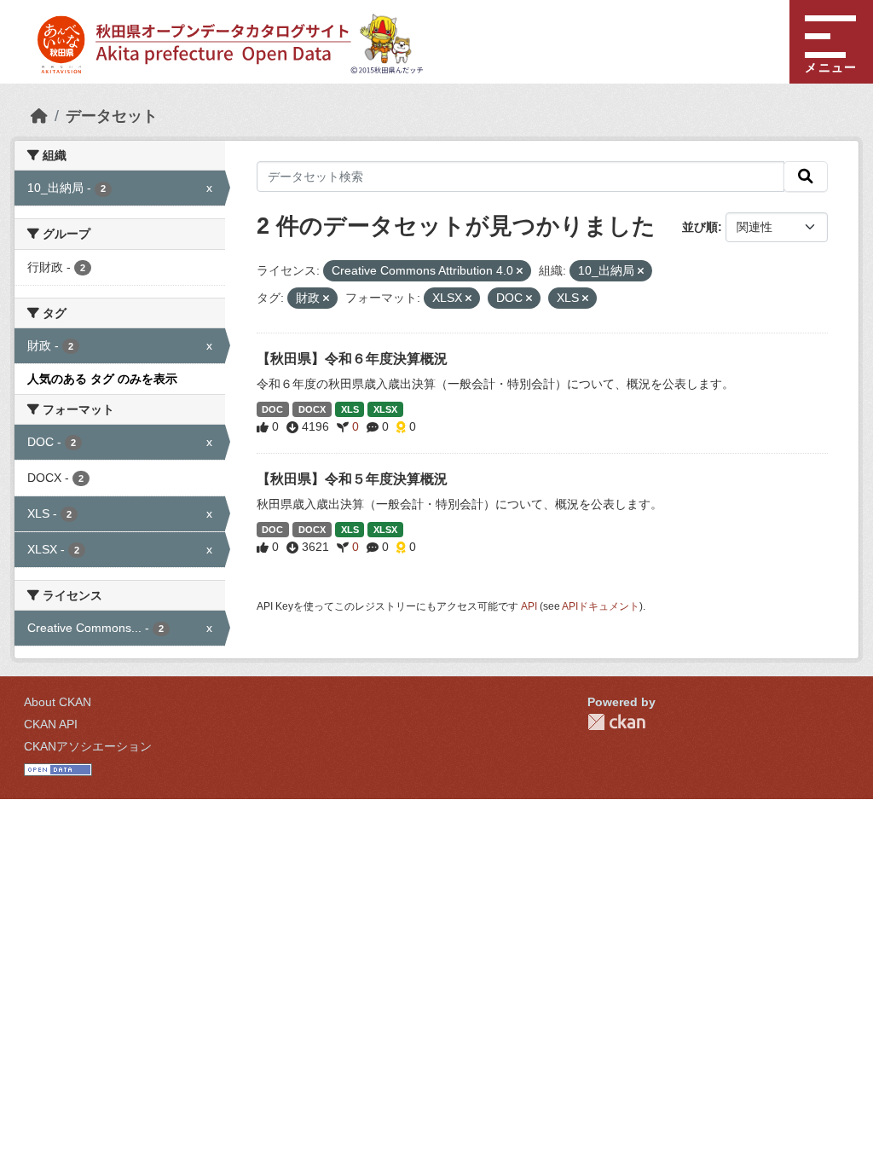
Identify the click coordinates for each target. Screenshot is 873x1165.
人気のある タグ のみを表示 (102, 378)
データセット (112, 116)
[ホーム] (39, 116)
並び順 (700, 227)
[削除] (520, 271)
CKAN (616, 722)
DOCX (312, 409)
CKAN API (51, 724)
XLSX (385, 409)
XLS (350, 409)
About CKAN (57, 702)
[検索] (805, 176)
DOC (272, 409)
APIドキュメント (600, 606)
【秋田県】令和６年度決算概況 (352, 358)
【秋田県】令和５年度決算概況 (352, 479)
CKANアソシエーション (88, 746)
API (529, 606)
